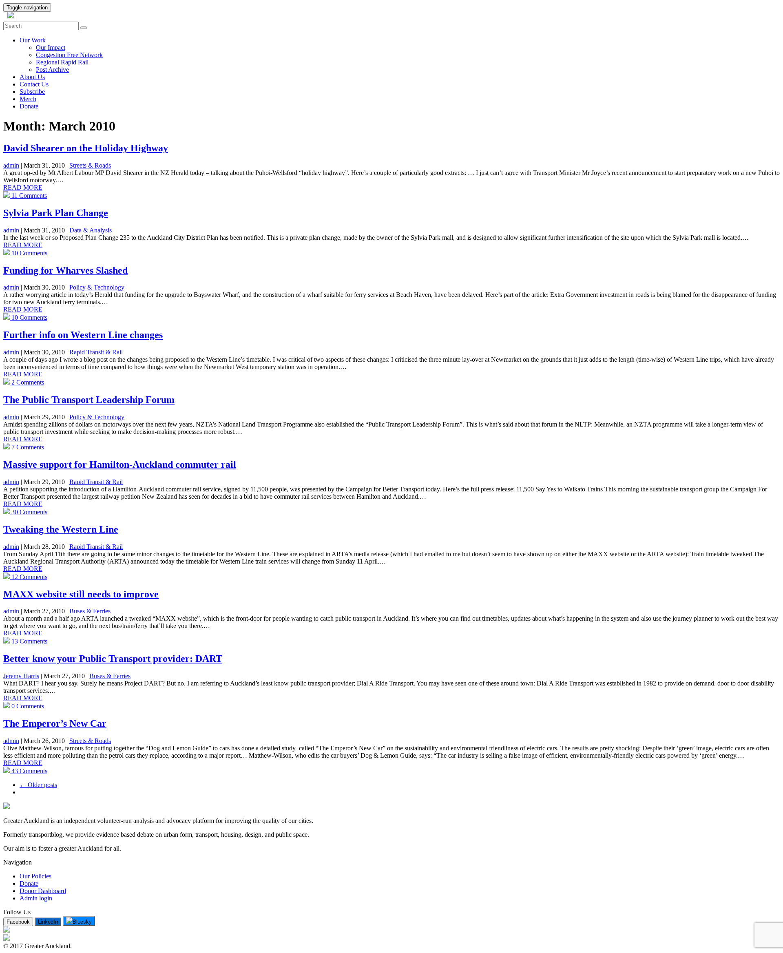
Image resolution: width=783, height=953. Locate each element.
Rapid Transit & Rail (96, 352)
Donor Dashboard (43, 890)
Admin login (36, 898)
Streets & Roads (90, 165)
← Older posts (38, 784)
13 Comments (28, 641)
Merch (28, 98)
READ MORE (22, 187)
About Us (32, 76)
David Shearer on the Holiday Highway (85, 148)
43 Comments (28, 770)
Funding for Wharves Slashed (65, 270)
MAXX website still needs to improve (81, 594)
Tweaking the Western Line (60, 529)
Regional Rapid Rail (62, 62)
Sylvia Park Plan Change (55, 213)
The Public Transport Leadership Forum (89, 399)
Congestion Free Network (69, 54)
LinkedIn (48, 922)
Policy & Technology (96, 287)
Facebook (18, 922)
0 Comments (27, 706)
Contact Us (34, 84)
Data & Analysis (90, 230)
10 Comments (28, 253)
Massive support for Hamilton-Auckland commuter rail (119, 464)
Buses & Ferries (90, 611)
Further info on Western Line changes (83, 334)
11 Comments (28, 195)
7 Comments (27, 447)
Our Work (33, 40)
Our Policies (35, 876)
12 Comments (28, 576)
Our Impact (50, 47)
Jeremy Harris (21, 675)
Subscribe (32, 91)
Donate (29, 106)
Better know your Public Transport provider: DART (112, 658)
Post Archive (52, 69)
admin (11, 165)
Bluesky (82, 922)
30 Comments (28, 512)
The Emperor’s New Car (54, 723)
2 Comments (27, 382)
